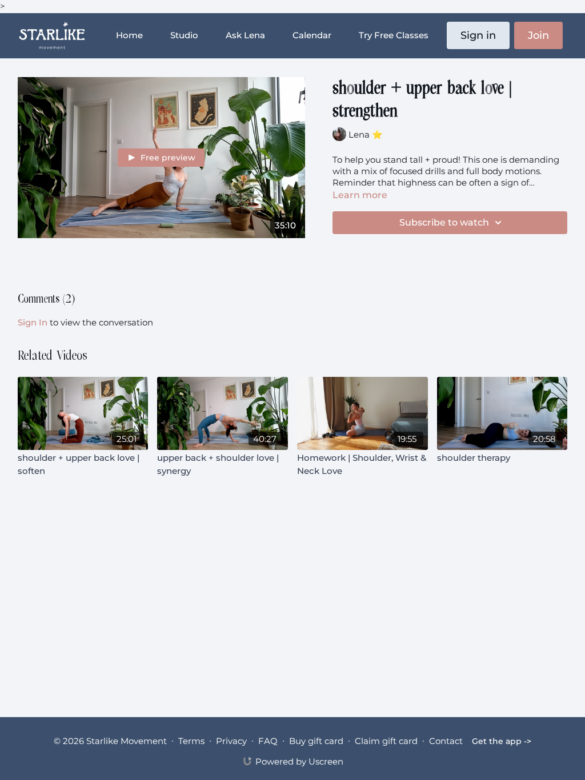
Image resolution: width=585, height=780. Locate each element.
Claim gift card (386, 740)
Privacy (231, 740)
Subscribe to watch (444, 222)
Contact (446, 740)
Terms (191, 740)
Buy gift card (316, 740)
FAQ (268, 740)
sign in (32, 322)
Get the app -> (501, 741)
